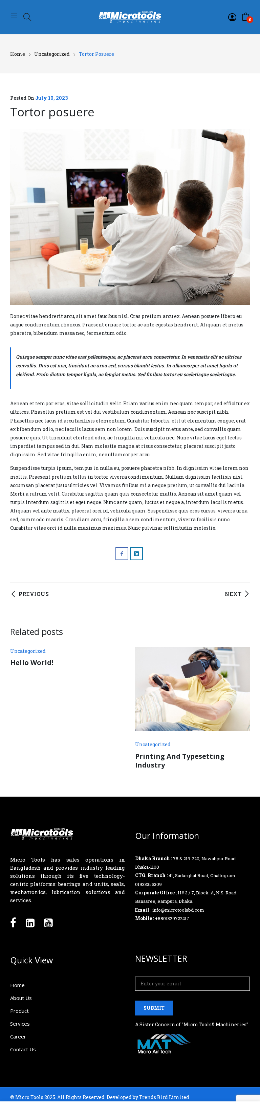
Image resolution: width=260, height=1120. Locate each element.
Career (18, 1036)
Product (19, 1010)
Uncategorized (28, 651)
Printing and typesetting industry (179, 761)
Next (241, 708)
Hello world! (31, 662)
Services (20, 1023)
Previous (18, 708)
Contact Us (23, 1049)
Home (17, 985)
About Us (21, 998)
